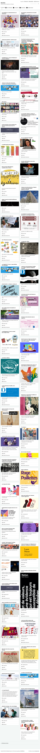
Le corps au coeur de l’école (26, 672)
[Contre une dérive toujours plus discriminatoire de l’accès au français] (29, 628)
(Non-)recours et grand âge (26, 90)
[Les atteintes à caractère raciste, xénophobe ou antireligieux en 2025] (29, 223)
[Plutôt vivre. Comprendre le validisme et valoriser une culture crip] (29, 406)
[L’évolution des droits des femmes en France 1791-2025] (29, 301)
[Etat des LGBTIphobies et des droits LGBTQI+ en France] (29, 169)
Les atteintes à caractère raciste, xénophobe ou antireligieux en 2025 (28, 214)
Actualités (16, 7)
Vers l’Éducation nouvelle (7, 239)
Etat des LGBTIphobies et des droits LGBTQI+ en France (28, 162)
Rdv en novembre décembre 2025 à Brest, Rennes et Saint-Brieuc (8, 529)
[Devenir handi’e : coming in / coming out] (10, 290)
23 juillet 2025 (5, 720)
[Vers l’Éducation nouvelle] (10, 247)
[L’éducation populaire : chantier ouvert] (10, 44)
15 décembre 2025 (5, 451)
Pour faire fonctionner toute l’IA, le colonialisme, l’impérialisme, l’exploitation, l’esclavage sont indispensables (28, 41)
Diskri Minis (4, 626)
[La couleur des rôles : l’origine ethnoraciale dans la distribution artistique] (29, 727)
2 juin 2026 (23, 153)
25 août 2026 (5, 31)
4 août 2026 (24, 58)
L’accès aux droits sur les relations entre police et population (9, 584)
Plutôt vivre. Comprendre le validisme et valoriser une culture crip (29, 395)
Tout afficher (9, 7)
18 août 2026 (24, 31)
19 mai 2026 (24, 179)
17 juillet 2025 (24, 735)
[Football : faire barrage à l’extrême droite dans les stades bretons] (10, 547)
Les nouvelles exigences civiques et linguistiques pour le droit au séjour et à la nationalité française (28, 114)
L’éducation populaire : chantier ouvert (9, 39)
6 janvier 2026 (24, 419)
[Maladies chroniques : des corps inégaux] (10, 712)
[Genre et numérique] (10, 566)
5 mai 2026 (4, 208)
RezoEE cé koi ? (30, 7)
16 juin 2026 (24, 129)
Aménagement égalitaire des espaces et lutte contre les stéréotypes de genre (29, 365)
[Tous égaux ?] (29, 434)
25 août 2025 (24, 680)
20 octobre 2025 (24, 562)
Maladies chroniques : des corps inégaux (9, 706)
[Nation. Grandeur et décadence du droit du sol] (29, 590)
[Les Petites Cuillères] (10, 366)
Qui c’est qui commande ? (26, 451)
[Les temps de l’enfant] (10, 490)
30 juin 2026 (24, 105)
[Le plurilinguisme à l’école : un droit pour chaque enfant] (10, 340)
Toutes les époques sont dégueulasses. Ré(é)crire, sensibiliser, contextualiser (28, 545)
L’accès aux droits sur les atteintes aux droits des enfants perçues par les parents (9, 125)
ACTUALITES (26, 1)
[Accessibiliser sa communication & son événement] (10, 21)
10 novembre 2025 (5, 520)
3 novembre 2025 (24, 536)
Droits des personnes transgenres (8, 673)
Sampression (37, 751)
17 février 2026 (24, 331)
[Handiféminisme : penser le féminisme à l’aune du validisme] (10, 65)
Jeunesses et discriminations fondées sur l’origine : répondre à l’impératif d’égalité (28, 267)
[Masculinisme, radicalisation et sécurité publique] (29, 21)
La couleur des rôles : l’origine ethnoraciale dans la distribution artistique (27, 721)
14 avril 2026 (5, 256)
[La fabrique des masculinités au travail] (29, 73)
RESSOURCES (31, 1)
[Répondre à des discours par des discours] (10, 656)
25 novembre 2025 (25, 487)
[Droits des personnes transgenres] (10, 677)
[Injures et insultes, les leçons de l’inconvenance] (10, 418)
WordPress (22, 751)
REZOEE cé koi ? (36, 1)
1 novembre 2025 (5, 534)
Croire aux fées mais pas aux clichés (8, 436)
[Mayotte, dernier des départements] (29, 699)
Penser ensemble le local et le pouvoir (9, 602)
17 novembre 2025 (25, 514)
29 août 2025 (5, 665)
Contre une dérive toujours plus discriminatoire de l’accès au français (28, 621)
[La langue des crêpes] (29, 248)
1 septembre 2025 (24, 664)
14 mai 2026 (4, 191)
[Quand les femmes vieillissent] (10, 222)
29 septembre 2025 (5, 594)
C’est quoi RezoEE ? (5, 690)
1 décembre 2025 (5, 476)
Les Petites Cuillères (6, 357)
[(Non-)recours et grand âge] (29, 96)
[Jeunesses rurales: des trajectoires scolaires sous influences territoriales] (10, 88)
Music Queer (4, 101)
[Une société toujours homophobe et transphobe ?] (10, 314)
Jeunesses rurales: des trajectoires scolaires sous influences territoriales (9, 83)
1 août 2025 (24, 712)
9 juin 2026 (4, 136)
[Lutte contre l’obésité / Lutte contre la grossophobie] (29, 654)
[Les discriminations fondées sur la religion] (10, 392)
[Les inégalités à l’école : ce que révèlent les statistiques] (10, 270)
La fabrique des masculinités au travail (28, 66)
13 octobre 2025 (5, 575)
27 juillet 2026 (5, 49)
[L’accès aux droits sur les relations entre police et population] (10, 588)
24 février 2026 (5, 323)
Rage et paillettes (24, 469)
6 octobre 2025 (24, 612)
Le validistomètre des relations (8, 144)
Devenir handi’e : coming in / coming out (9, 284)
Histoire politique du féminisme (27, 522)
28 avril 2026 (24, 233)
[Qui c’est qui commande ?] (29, 455)
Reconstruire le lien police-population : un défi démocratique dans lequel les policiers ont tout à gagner (9, 460)
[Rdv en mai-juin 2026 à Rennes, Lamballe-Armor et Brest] (10, 178)
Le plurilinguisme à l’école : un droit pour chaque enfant (8, 332)
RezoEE (3, 3)
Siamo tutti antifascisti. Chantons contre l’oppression (27, 496)
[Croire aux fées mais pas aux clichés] (10, 441)
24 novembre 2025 (5, 499)
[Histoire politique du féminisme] (29, 527)
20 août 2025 (5, 682)
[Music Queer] (10, 107)
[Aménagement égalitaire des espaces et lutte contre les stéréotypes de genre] (29, 375)
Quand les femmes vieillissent (7, 216)
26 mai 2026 (4, 158)
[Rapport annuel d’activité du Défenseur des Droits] (10, 204)
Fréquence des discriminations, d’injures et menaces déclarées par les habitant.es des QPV (28, 188)
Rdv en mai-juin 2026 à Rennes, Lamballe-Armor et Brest (7, 167)
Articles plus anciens (4, 743)
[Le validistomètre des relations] (10, 151)
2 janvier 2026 (5, 428)
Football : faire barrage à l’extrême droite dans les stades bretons (8, 543)
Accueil (22, 1)
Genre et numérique (5, 560)
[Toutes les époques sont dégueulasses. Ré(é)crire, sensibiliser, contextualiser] (29, 552)
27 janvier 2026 (5, 377)
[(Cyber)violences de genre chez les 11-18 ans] (10, 513)
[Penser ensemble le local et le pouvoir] (10, 609)
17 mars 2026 (24, 286)
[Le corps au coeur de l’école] (29, 676)
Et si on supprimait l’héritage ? (27, 137)
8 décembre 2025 (24, 461)
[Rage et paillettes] (29, 477)
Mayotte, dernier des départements (28, 688)
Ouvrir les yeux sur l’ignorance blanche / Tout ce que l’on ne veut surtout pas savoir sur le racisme (28, 340)
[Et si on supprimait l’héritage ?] (29, 144)
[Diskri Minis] (10, 632)
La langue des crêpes (25, 241)
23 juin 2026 (4, 116)
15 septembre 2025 (25, 638)
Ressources (23, 7)
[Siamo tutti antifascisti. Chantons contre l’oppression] (29, 503)
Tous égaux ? (23, 427)
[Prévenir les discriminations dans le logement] (29, 323)
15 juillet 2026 (24, 82)
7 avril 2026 (24, 258)
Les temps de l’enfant (6, 484)
